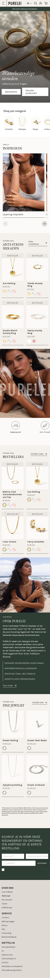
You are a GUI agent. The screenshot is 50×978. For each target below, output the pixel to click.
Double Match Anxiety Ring (10, 332)
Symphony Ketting (12, 785)
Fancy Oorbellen (36, 542)
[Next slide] (44, 224)
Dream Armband (36, 785)
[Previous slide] (5, 224)
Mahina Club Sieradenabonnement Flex (12, 494)
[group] (23, 185)
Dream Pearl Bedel (37, 740)
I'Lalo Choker (10, 542)
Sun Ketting (9, 283)
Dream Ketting (10, 740)
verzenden (42, 863)
